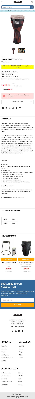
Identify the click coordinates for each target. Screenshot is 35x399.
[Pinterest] (20, 107)
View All (20, 384)
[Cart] (32, 2)
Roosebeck (4, 384)
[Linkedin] (16, 107)
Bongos (21, 349)
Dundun (21, 357)
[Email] (6, 107)
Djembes (21, 346)
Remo (19, 378)
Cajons (21, 355)
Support (3, 352)
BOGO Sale (4, 346)
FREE (18, 65)
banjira (20, 381)
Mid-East (20, 373)
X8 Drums (4, 378)
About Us (4, 349)
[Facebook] (2, 107)
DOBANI (20, 375)
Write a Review (5, 62)
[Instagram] (19, 331)
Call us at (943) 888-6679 (17, 326)
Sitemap (3, 360)
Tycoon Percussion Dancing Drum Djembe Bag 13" (26, 263)
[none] (17, 29)
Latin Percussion (6, 373)
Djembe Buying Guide (7, 357)
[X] (13, 107)
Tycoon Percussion (6, 381)
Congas (21, 352)
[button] (17, 102)
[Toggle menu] (2, 2)
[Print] (9, 107)
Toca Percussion (6, 375)
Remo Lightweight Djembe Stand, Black (9, 263)
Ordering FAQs (5, 355)
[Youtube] (15, 331)
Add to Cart (9, 259)
